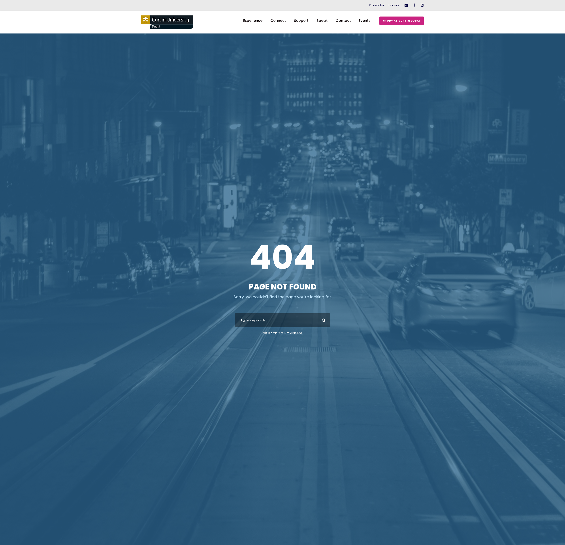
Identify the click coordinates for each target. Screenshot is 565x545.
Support (301, 20)
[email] (406, 5)
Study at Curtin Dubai (401, 20)
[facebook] (414, 5)
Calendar (376, 5)
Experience (252, 20)
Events (365, 20)
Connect (278, 20)
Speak (322, 20)
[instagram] (422, 5)
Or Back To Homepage (282, 333)
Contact (343, 20)
